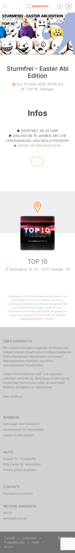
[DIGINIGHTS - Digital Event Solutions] (37, 6)
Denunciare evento (32, 318)
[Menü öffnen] (59, 6)
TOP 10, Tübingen (39, 89)
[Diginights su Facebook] (58, 538)
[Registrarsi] (69, 6)
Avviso (8, 546)
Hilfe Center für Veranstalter (22, 464)
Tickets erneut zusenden (19, 470)
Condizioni (29, 538)
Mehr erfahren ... (14, 396)
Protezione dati (14, 542)
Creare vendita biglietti (18, 435)
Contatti (10, 538)
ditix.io (7, 512)
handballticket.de (15, 518)
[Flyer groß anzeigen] (37, 33)
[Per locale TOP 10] (37, 233)
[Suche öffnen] (4, 6)
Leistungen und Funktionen (21, 424)
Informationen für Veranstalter (23, 429)
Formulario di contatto (18, 493)
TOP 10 (38, 261)
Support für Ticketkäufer (19, 458)
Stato (36, 542)
